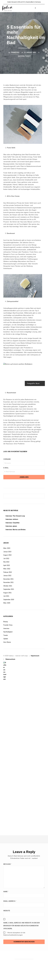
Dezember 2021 (8, 579)
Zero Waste (7, 642)
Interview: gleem (11, 526)
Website (6, 911)
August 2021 (7, 593)
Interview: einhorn (12, 519)
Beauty (5, 621)
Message (7, 864)
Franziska (15, 52)
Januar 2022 (7, 575)
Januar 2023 (7, 552)
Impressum (35, 656)
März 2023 (6, 548)
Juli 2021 (6, 596)
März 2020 (6, 603)
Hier (14, 187)
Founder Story (8, 625)
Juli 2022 (6, 558)
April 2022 (6, 565)
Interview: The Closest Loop (15, 516)
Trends (5, 635)
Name (6, 891)
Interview (6, 628)
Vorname (7, 459)
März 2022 (6, 569)
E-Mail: (6, 468)
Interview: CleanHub (12, 523)
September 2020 (8, 599)
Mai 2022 (6, 562)
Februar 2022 (7, 572)
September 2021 (8, 589)
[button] (34, 8)
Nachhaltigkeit (24, 56)
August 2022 (7, 555)
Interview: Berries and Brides (16, 529)
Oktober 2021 (7, 586)
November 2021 (8, 582)
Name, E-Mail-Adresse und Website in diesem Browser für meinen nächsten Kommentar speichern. (21, 925)
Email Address (9, 901)
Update (5, 639)
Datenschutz (10, 659)
